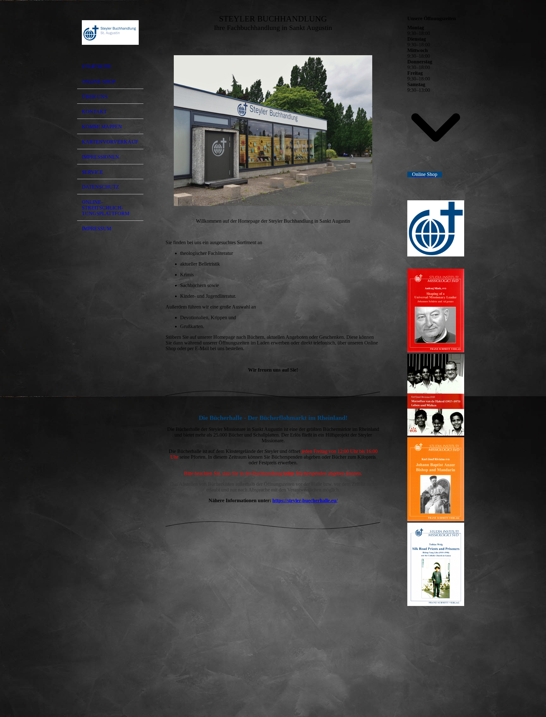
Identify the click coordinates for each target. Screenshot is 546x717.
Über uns (94, 96)
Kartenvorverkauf (110, 141)
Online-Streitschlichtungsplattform (105, 207)
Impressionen (100, 157)
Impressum (96, 228)
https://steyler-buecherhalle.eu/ (304, 500)
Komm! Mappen (102, 126)
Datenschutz (100, 187)
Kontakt (94, 111)
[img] (110, 32)
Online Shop (99, 81)
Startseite (97, 66)
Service (92, 172)
